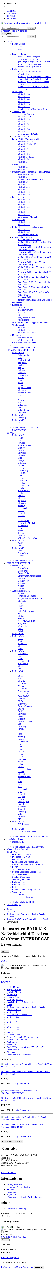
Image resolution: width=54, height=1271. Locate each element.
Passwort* (5, 1252)
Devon (21, 468)
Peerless (21, 515)
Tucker (21, 533)
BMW (20, 701)
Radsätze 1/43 (18, 882)
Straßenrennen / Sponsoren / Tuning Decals (31, 172)
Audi (20, 357)
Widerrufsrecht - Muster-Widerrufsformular (25, 1197)
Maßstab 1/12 (18, 829)
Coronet (21, 719)
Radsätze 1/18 (18, 884)
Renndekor (17, 305)
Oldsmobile (23, 508)
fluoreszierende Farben (28, 59)
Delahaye (22, 372)
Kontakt (10, 1189)
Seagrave (22, 623)
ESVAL (10, 433)
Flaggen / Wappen (26, 114)
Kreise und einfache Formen (30, 71)
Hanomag (22, 759)
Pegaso (21, 397)
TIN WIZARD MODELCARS (20, 350)
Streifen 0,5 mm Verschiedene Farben (34, 76)
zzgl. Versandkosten (23, 1083)
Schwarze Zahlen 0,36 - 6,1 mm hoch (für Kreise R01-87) (34, 248)
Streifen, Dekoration (21, 877)
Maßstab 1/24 (24, 104)
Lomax (21, 588)
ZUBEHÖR (12, 852)
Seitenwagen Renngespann (29, 576)
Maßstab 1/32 (24, 101)
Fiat (19, 731)
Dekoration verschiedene (23, 854)
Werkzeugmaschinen (21, 879)
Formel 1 (22, 739)
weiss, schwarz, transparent (30, 56)
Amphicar (22, 688)
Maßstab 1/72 (24, 169)
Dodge (21, 656)
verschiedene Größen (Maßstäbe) (32, 109)
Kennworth (23, 663)
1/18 (20, 46)
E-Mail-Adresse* (8, 1249)
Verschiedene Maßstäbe (28, 134)
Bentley (21, 448)
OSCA (21, 510)
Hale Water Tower (26, 611)
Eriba (20, 724)
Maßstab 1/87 (24, 96)
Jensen (21, 766)
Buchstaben (17, 302)
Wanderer (22, 816)
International (23, 485)
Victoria (21, 681)
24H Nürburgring (25, 310)
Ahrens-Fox (23, 593)
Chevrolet (22, 453)
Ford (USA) (23, 473)
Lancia (21, 771)
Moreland (22, 618)
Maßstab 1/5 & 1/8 (26, 157)
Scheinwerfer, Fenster (21, 869)
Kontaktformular (8, 1172)
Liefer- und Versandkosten (18, 1187)
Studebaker (23, 525)
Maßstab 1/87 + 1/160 (27, 332)
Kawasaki (22, 583)
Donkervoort (23, 581)
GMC (20, 475)
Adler (20, 438)
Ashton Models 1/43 (21, 591)
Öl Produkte (17, 91)
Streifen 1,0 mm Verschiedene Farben (34, 79)
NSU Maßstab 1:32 (26, 621)
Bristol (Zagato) (25, 706)
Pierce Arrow (23, 520)
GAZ (20, 744)
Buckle (21, 365)
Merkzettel (11, 11)
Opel (20, 395)
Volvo (20, 407)
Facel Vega (22, 726)
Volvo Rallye (23, 410)
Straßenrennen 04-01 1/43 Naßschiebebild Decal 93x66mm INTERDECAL (22, 1125)
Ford (20, 603)
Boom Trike (23, 571)
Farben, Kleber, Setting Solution (26, 889)
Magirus (21, 616)
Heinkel (21, 578)
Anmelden (11, 18)
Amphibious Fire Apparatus (30, 598)
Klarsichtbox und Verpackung (25, 862)
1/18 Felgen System (15, 839)
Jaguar (20, 385)
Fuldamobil (23, 741)
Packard (21, 513)
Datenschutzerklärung (16, 1208)
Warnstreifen (23, 74)
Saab (20, 402)
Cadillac (21, 450)
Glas (20, 380)
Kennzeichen (18, 197)
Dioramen (16, 335)
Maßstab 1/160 (24, 116)
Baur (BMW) (23, 696)
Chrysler (21, 716)
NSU (20, 786)
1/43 (20, 51)
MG (19, 646)
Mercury (21, 505)
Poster (15, 867)
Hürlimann (22, 643)
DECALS (11, 41)
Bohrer (21, 894)
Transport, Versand (20, 136)
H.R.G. (21, 478)
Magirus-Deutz (24, 387)
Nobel (20, 784)
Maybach (22, 390)
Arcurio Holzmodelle (27, 832)
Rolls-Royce (23, 801)
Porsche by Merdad (26, 523)
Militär (15, 164)
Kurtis (20, 493)
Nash (20, 781)
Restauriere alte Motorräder (24, 342)
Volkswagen (23, 405)
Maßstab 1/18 (24, 106)
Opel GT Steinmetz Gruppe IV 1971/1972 (30, 322)
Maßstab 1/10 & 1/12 (27, 144)
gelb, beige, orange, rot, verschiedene (34, 61)
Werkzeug (16, 892)
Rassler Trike (23, 573)
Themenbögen (18, 111)
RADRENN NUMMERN (29, 239)
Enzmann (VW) (25, 721)
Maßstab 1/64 (24, 94)
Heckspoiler (17, 859)
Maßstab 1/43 (24, 99)
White (20, 628)
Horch (20, 382)
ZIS (19, 819)
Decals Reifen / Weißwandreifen (26, 139)
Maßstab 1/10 (24, 194)
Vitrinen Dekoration (26, 337)
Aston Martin (23, 355)
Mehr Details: (23, 347)
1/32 (20, 49)
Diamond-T (23, 653)
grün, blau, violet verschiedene (31, 64)
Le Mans (21, 307)
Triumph (21, 809)
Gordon (21, 754)
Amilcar (21, 443)
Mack (20, 613)
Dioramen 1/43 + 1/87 (22, 857)
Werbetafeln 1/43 (25, 340)
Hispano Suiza (24, 480)
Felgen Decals (18, 44)
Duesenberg (23, 375)
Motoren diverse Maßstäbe (18, 849)
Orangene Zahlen (25, 297)
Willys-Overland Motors (28, 538)
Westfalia (22, 412)
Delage (21, 460)
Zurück (4, 961)
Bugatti (21, 367)
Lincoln (21, 495)
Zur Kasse (11, 13)
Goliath (21, 751)
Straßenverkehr (18, 219)
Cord (20, 458)
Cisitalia (21, 455)
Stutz (20, 528)
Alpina (21, 686)
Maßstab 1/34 (18, 651)
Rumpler (21, 804)
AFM (20, 638)
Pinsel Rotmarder (25, 897)
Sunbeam (22, 806)
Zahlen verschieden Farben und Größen (35, 300)
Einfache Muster (19, 69)
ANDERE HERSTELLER (19, 563)
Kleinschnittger (24, 769)
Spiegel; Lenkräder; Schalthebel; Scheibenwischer (26, 873)
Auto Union (23, 694)
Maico (20, 676)
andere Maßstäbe (25, 142)
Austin (21, 641)
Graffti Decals (18, 325)
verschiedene (23, 320)
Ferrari (21, 377)
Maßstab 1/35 (24, 167)
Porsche (21, 400)
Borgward (22, 362)
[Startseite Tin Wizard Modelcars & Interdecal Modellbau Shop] (25, 23)
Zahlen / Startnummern (22, 237)
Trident (21, 530)
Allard (20, 440)
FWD (20, 606)
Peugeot (21, 796)
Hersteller (5, 1213)
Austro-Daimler (24, 360)
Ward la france (24, 626)
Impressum (11, 1194)
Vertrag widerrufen (15, 1184)
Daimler (21, 370)
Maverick (22, 498)
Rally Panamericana (26, 317)
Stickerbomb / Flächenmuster (30, 179)
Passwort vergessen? (10, 1257)
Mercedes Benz (24, 392)
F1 (19, 315)
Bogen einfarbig (19, 54)
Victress (21, 535)
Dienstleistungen (14, 904)
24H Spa (21, 312)
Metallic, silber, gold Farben (30, 66)
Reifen (15, 887)
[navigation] (6, 1234)
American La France (27, 596)
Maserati (21, 774)
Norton (21, 586)
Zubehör (21, 631)
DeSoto (21, 465)
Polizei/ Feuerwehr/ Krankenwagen (27, 227)
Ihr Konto (11, 16)
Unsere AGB (12, 1192)
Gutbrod (21, 756)
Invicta (21, 488)
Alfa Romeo (23, 683)
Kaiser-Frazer (24, 490)
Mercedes (22, 503)
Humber (21, 483)
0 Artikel (5, 31)
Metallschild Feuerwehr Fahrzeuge (27, 864)
